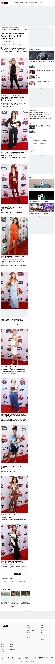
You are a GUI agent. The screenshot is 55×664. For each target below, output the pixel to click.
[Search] (50, 3)
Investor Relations (27, 658)
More (40, 2)
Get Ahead (43, 635)
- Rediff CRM (27, 635)
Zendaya (41, 146)
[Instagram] (28, 662)
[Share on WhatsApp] (21, 662)
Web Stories (32, 177)
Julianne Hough (15, 584)
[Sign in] (53, 3)
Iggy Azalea (44, 140)
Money (26, 2)
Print (27, 572)
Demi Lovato (6, 584)
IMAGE (4, 581)
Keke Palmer (43, 143)
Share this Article (6, 44)
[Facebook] (26, 662)
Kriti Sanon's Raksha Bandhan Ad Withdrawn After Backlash (40, 119)
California (38, 152)
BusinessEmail (31, 2)
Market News (3, 647)
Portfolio (2, 651)
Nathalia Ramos (35, 140)
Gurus (36, 2)
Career (11, 647)
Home (16, 2)
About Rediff (2, 658)
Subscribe (17, 573)
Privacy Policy (13, 658)
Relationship (12, 649)
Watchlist (3, 649)
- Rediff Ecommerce (29, 632)
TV (37, 2)
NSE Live (2, 646)
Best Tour (46, 149)
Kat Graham (34, 143)
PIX (32, 152)
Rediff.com (43, 657)
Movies (5, 29)
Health (11, 644)
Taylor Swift (12, 581)
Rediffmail (27, 627)
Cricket (42, 634)
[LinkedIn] (34, 662)
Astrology (42, 639)
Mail (18, 2)
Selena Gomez (21, 581)
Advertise (8, 657)
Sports (42, 632)
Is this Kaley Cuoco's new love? (37, 116)
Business (42, 628)
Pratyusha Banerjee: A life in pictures (39, 112)
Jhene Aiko (33, 146)
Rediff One (27, 628)
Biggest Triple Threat (36, 149)
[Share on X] (23, 662)
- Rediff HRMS (28, 634)
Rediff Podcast (43, 641)
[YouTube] (31, 662)
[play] (41, 183)
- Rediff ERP (27, 637)
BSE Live (2, 644)
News (21, 2)
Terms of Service (19, 658)
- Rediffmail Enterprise (29, 630)
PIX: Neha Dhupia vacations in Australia (39, 114)
